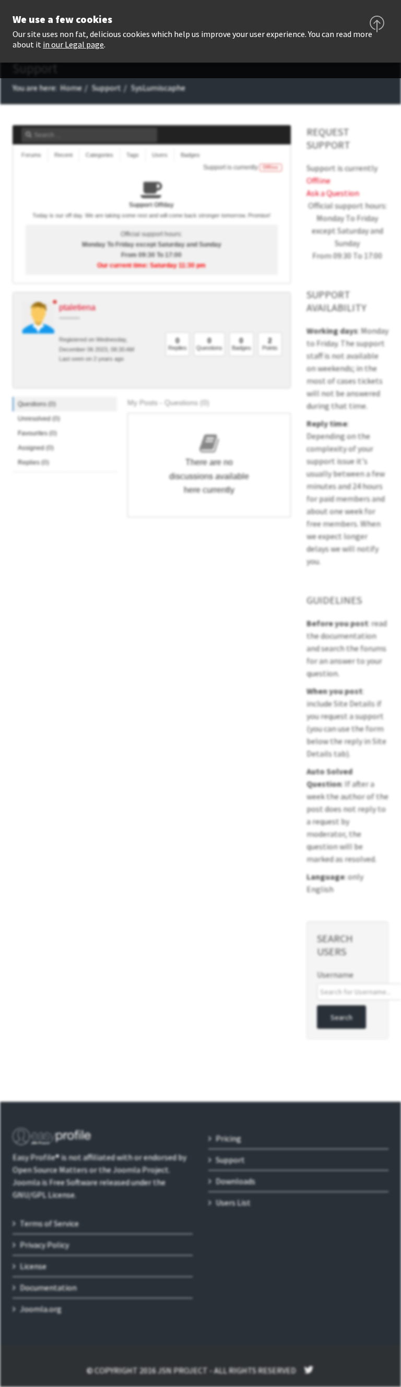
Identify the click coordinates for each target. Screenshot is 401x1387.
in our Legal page (73, 44)
